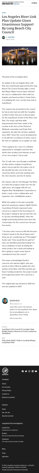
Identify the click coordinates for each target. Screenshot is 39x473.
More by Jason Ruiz (16, 318)
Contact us (5, 394)
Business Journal (7, 416)
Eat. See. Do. (6, 412)
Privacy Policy (6, 390)
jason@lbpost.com (17, 304)
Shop (4, 453)
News (4, 13)
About (4, 384)
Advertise (5, 457)
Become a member (8, 397)
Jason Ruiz (11, 37)
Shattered (12, 440)
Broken (13, 435)
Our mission (6, 387)
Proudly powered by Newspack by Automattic (15, 470)
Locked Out (10, 429)
